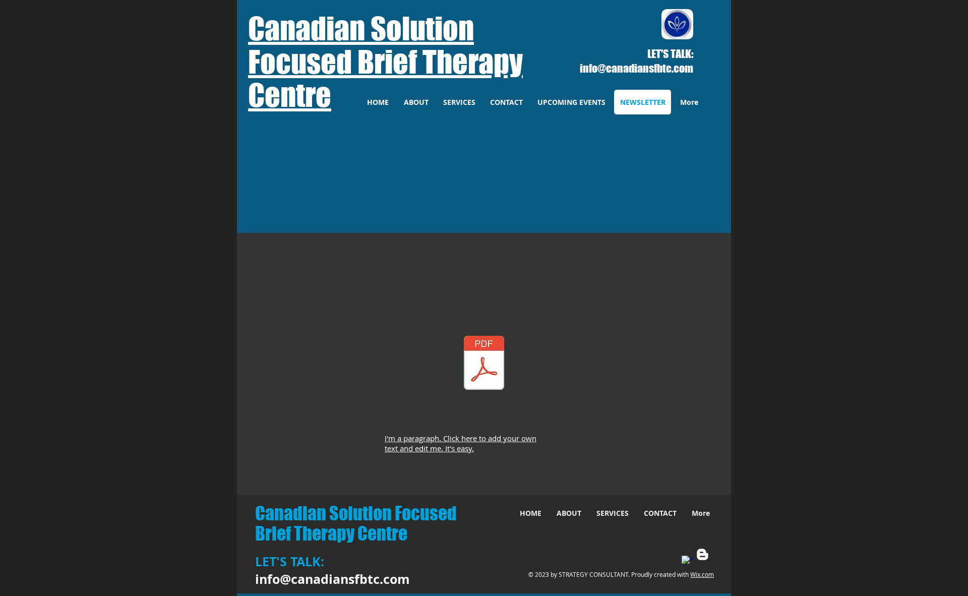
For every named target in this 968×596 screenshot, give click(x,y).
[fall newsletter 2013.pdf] (484, 364)
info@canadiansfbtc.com (636, 68)
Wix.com (702, 574)
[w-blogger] (702, 554)
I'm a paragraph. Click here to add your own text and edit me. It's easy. (460, 443)
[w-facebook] (687, 561)
